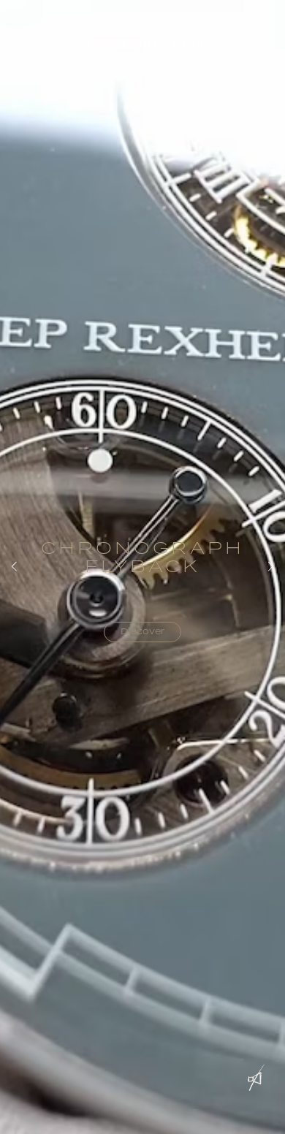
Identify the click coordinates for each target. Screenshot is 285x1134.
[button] (27, 44)
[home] (142, 45)
